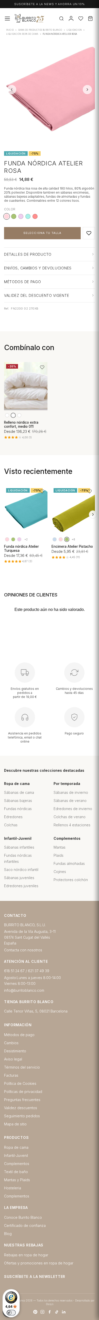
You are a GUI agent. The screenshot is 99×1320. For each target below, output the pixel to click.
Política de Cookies (20, 1083)
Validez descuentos (20, 1108)
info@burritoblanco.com (24, 990)
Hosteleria (12, 1188)
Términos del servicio (22, 1067)
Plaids (58, 855)
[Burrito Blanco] (45, 18)
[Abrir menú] (7, 18)
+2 (26, 539)
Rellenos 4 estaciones (72, 825)
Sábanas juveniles (19, 878)
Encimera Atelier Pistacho (72, 546)
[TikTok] (57, 1312)
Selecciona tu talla (42, 233)
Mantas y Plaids (17, 1180)
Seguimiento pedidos (22, 1116)
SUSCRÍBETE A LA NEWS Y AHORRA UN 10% (49, 4)
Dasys (49, 1304)
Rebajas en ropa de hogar (26, 1255)
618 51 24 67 (14, 971)
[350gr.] (19, 415)
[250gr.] (13, 415)
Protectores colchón (71, 880)
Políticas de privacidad (23, 1091)
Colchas (11, 825)
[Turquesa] (27, 216)
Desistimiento (15, 1051)
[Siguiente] (93, 514)
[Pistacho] (13, 216)
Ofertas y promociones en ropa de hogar (38, 1263)
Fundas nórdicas (18, 809)
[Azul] (55, 539)
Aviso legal (13, 1059)
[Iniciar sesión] (71, 18)
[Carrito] (90, 18)
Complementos (16, 1163)
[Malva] (20, 216)
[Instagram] (42, 1312)
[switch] (11, 1312)
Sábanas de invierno (71, 792)
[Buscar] (61, 18)
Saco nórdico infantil (21, 869)
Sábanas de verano (70, 800)
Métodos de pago (19, 1035)
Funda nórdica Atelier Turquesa (21, 548)
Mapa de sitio (15, 1124)
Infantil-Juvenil (16, 1155)
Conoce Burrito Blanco (23, 1217)
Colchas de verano (70, 817)
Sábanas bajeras (18, 800)
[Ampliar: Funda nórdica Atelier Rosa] (49, 89)
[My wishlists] (80, 18)
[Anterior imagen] (11, 89)
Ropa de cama (16, 1147)
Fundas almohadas (69, 863)
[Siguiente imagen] (87, 89)
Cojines (60, 871)
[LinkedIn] (64, 1312)
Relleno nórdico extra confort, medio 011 (21, 424)
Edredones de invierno (73, 809)
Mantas (59, 847)
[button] (89, 233)
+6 (73, 539)
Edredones (13, 817)
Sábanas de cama (19, 792)
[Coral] (35, 216)
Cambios (11, 1043)
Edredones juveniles (21, 886)
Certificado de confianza (25, 1225)
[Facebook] (49, 1312)
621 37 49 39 (38, 971)
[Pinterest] (35, 1312)
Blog (8, 1233)
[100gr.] (7, 415)
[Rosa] (7, 539)
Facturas (11, 1075)
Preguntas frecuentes (22, 1100)
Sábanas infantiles (19, 847)
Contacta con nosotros (23, 950)
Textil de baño (16, 1172)
